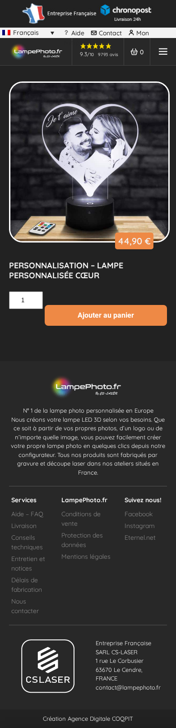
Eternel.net (140, 537)
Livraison (24, 526)
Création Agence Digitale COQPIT (88, 718)
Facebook (139, 514)
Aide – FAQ (27, 514)
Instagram (140, 526)
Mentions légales (86, 556)
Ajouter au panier (106, 315)
